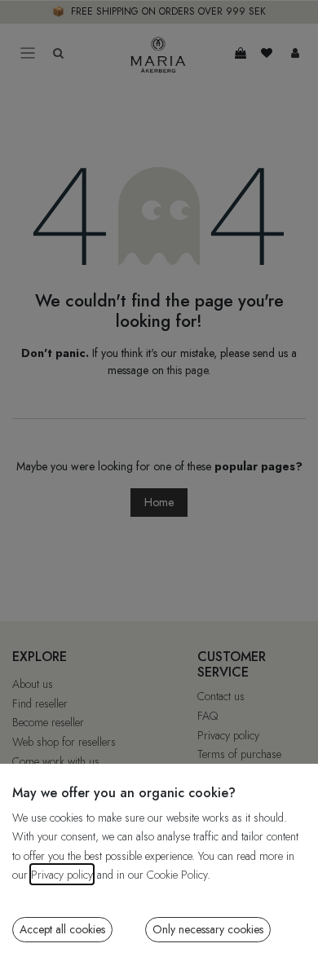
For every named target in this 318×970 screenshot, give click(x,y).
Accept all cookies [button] (62, 929)
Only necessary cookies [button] (207, 929)
